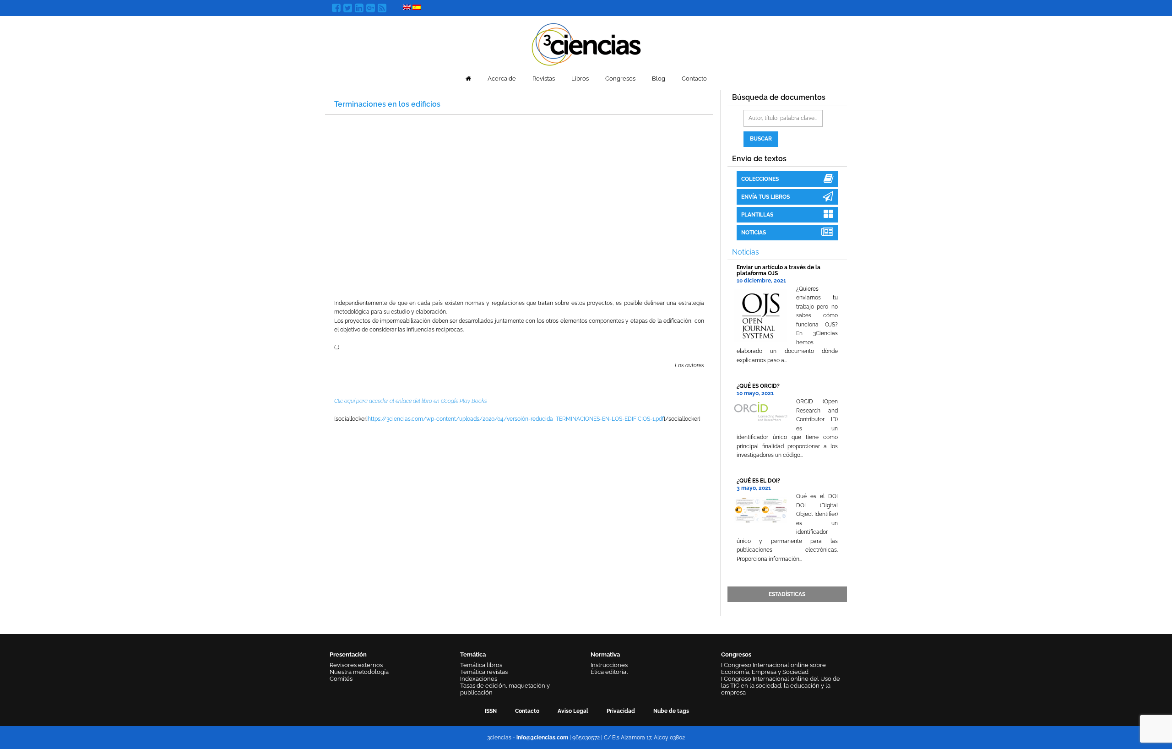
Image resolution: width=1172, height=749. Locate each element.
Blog (658, 78)
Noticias (753, 232)
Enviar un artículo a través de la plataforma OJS (778, 270)
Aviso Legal (573, 711)
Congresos (620, 78)
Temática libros (481, 665)
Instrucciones (609, 665)
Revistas (543, 78)
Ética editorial (609, 671)
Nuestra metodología (359, 671)
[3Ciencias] (586, 43)
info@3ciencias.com (542, 737)
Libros (580, 78)
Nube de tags (671, 711)
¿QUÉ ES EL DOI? (758, 481)
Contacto (694, 78)
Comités (341, 678)
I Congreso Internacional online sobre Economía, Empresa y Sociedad (773, 668)
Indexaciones (478, 678)
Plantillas (757, 215)
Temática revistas (484, 671)
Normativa (605, 654)
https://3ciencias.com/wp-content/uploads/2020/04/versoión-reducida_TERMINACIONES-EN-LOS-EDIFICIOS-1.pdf (516, 419)
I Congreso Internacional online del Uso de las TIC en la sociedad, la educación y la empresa (780, 685)
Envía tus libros (765, 197)
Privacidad (621, 711)
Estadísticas (787, 594)
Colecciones (760, 179)
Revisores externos (356, 665)
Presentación (348, 654)
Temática (473, 654)
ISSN (491, 711)
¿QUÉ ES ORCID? (758, 386)
